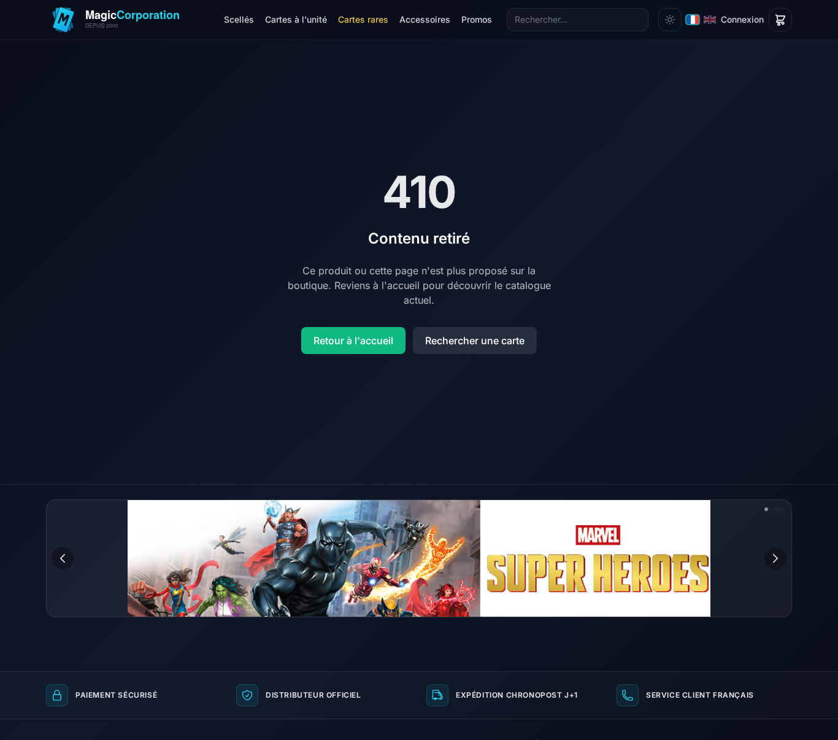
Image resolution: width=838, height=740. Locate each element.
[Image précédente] (63, 558)
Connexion (742, 19)
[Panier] (780, 19)
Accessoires (424, 19)
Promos (476, 19)
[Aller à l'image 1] (766, 509)
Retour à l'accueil (353, 340)
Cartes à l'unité (296, 19)
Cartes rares (363, 19)
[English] (710, 19)
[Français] (692, 19)
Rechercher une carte (475, 340)
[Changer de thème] (670, 19)
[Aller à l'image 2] (778, 509)
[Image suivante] (775, 558)
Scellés (239, 19)
